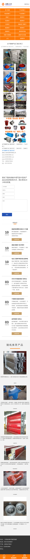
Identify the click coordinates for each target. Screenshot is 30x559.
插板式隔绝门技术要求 (18, 245)
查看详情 (16, 239)
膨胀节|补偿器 (22, 35)
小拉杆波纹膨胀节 (15, 494)
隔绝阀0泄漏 (22, 31)
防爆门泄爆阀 (7, 35)
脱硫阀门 (7, 31)
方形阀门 (7, 24)
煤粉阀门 (22, 27)
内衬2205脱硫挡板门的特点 (19, 279)
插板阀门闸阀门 (22, 24)
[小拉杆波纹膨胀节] (15, 472)
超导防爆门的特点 (17, 319)
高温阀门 (7, 20)
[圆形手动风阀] (15, 498)
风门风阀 (7, 10)
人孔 (7, 38)
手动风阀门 (22, 10)
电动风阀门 (7, 13)
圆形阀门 (22, 20)
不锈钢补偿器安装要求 (18, 299)
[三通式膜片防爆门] (15, 386)
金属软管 (22, 38)
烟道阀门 (7, 27)
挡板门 (7, 17)
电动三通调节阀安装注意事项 (20, 258)
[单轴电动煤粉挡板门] (15, 446)
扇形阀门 (22, 17)
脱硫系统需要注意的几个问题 (20, 229)
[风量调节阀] (15, 352)
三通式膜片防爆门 (15, 408)
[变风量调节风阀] (15, 412)
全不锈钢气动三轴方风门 (8, 144)
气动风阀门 (22, 13)
